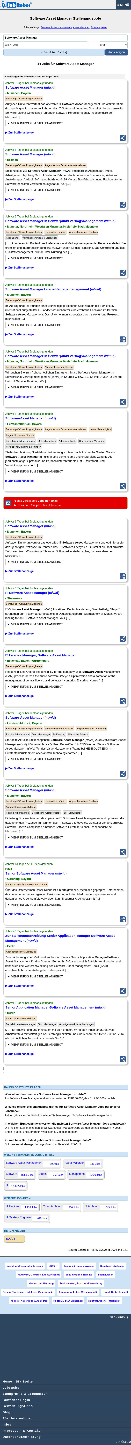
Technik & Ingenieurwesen (79, 1266)
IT (15, 1185)
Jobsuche (11, 1387)
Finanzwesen (105, 1274)
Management (85, 1174)
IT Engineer (21, 1207)
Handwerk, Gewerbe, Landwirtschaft (39, 1274)
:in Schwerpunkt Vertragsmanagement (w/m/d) (60, 221)
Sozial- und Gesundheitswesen (25, 1266)
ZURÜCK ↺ (123, 1442)
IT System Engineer (27, 1218)
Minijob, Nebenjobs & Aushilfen (29, 1300)
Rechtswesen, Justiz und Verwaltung (81, 1283)
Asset (104, 27)
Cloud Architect (61, 1207)
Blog (7, 1412)
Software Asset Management (56, 27)
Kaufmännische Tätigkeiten (104, 1300)
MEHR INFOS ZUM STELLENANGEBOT (37, 123)
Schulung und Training (79, 1274)
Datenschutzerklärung (22, 1437)
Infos (7, 1424)
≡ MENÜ (123, 5)
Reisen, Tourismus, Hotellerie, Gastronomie (28, 1292)
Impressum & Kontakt (21, 1430)
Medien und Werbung (41, 1283)
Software (95, 27)
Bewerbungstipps (18, 1406)
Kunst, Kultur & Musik (115, 1292)
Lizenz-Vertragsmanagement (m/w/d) (53, 289)
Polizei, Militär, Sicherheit (68, 1300)
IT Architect (100, 1207)
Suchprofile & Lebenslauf (25, 1393)
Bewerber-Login (16, 1400)
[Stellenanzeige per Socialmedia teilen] (123, 138)
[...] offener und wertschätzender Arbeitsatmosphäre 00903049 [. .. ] (35, 905)
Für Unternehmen (18, 1418)
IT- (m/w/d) (32, 593)
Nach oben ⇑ (119, 1317)
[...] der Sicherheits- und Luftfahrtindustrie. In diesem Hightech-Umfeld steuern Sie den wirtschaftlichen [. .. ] (36, 760)
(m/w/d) (30, 87)
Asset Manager (81, 27)
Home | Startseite (18, 1381)
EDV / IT (11, 1238)
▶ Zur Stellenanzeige (19, 132)
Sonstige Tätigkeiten (112, 1266)
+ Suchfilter (54, 52)
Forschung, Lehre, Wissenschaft (78, 1292)
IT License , (40, 655)
